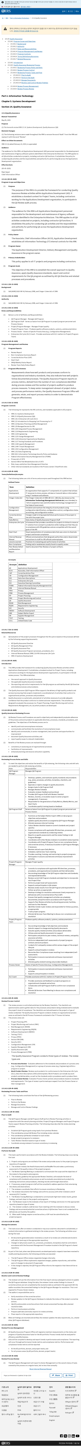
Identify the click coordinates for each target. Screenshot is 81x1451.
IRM (7, 18)
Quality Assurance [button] (16, 39)
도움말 (4, 1410)
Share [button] (57, 1375)
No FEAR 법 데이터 (24, 1414)
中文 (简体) (53, 1395)
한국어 (51, 1403)
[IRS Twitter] (65, 1435)
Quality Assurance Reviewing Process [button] (27, 65)
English (52, 1420)
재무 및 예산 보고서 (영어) (8, 1400)
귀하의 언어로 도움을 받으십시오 (26, 31)
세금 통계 (5, 1406)
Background (21, 44)
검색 (63, 11)
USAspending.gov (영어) (71, 1407)
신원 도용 (36, 1397)
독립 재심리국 (23, 1402)
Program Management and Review (29, 51)
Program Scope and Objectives (25, 41)
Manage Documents (28, 80)
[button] (70, 11)
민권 (19, 1406)
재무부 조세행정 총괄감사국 (72, 1396)
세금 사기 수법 (38, 1402)
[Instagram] (69, 1435)
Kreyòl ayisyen (54, 1416)
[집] (6, 11)
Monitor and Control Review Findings (34, 83)
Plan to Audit (26, 75)
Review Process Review (25, 89)
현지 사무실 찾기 (8, 1414)
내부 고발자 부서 (39, 1414)
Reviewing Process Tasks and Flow (29, 73)
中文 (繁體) (53, 1399)
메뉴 (77, 11)
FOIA (19, 1410)
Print (71, 1375)
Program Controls (24, 54)
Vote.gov (68, 1413)
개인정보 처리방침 (66, 1443)
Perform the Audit (27, 78)
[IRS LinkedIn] (73, 1435)
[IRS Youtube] (77, 1435)
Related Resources (24, 59)
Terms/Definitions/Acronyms (27, 56)
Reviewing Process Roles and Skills (30, 68)
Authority (20, 46)
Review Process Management (28, 86)
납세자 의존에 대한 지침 (25, 1422)
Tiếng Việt (53, 1412)
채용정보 (5, 1395)
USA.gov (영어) (70, 1402)
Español (52, 1391)
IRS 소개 (5, 1391)
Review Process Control (26, 70)
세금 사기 (36, 1406)
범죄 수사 (36, 1410)
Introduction (18, 62)
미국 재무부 (69, 1391)
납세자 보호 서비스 (25, 1397)
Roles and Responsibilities (26, 49)
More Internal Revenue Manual (41, 1369)
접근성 (76, 1443)
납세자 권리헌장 (24, 1393)
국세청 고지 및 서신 (39, 1392)
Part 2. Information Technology (19, 18)
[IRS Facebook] (61, 1435)
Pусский (52, 1408)
